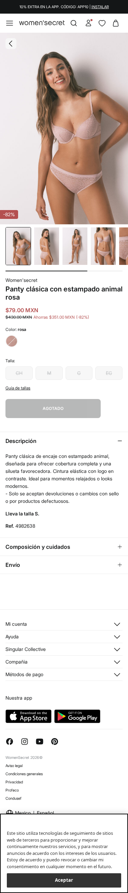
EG (109, 373)
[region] (64, 853)
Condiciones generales (24, 773)
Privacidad (14, 782)
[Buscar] (74, 23)
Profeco (12, 790)
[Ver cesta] (116, 23)
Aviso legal (14, 765)
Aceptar (64, 880)
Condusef (13, 798)
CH (19, 373)
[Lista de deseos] (102, 23)
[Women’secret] (42, 23)
